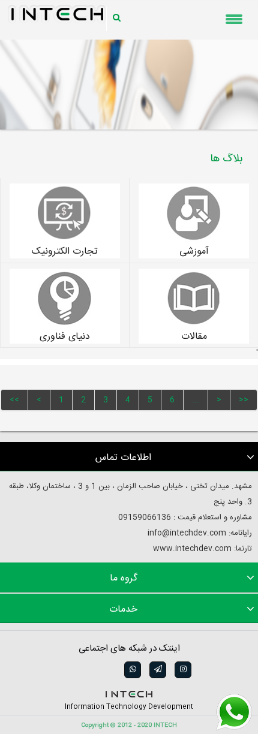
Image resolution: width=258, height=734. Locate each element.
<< (14, 400)
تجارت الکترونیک (65, 251)
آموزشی (194, 251)
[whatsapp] (132, 669)
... (195, 400)
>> (243, 400)
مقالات (194, 337)
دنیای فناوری (65, 337)
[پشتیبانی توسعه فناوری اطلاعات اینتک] (234, 712)
